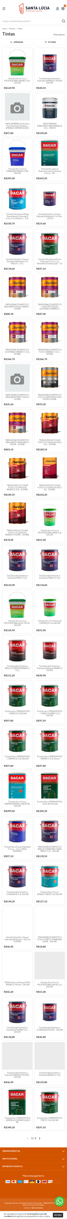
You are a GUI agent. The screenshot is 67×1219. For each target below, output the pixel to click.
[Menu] (4, 8)
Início (4, 29)
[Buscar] (63, 21)
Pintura (12, 29)
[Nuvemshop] (33, 1208)
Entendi (58, 1215)
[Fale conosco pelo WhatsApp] (60, 1201)
